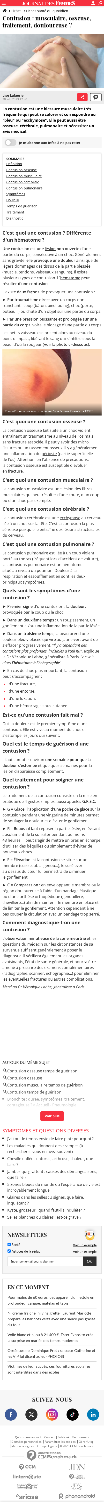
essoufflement (41, 576)
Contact (49, 1437)
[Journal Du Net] (77, 1467)
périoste (49, 453)
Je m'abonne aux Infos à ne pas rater (49, 142)
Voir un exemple (85, 1245)
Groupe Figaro (47, 1446)
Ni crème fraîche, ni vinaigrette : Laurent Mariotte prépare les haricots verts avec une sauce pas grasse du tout (51, 1319)
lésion (50, 248)
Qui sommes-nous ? (28, 1437)
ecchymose (70, 517)
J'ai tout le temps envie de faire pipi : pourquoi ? (50, 1138)
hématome (70, 277)
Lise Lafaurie (12, 95)
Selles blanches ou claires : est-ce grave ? (44, 1217)
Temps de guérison (21, 206)
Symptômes (15, 194)
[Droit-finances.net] (77, 1477)
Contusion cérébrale (22, 182)
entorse (27, 691)
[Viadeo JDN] (77, 1487)
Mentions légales (22, 1446)
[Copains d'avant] (27, 1487)
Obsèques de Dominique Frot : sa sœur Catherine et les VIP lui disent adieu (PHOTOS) (51, 1353)
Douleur (12, 200)
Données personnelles (26, 1441)
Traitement (15, 212)
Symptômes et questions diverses (45, 1130)
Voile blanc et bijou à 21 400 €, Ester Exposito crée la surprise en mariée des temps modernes (50, 1338)
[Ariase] (27, 1496)
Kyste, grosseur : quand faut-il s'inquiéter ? (46, 1210)
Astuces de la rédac (25, 1251)
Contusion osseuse (21, 170)
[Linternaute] (27, 1477)
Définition (14, 163)
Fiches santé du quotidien (47, 10)
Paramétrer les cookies (60, 1441)
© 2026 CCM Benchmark (76, 1446)
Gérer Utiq (86, 1441)
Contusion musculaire (24, 176)
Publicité (63, 1437)
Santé (15, 1245)
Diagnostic (14, 218)
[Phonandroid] (77, 1496)
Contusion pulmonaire (24, 188)
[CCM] (27, 1467)
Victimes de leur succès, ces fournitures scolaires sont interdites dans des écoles (48, 1369)
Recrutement (80, 1437)
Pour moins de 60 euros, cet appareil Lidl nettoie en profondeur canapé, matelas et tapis (50, 1300)
